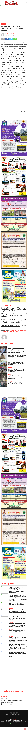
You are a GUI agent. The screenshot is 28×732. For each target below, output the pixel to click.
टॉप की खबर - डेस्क (11, 33)
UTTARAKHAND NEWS (13, 331)
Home (7, 714)
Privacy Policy (18, 714)
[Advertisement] (14, 99)
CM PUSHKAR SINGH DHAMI (15, 330)
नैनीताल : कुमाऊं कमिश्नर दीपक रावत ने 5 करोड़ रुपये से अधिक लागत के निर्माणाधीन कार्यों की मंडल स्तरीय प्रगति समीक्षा (14, 315)
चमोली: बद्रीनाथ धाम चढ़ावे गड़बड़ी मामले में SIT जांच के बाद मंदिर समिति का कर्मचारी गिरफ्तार (13, 326)
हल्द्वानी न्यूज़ (20, 331)
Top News (12, 714)
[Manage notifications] (25, 729)
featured (6, 331)
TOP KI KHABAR (15, 719)
